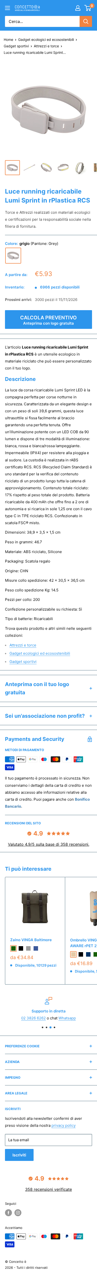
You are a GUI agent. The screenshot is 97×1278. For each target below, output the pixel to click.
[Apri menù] (7, 8)
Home (8, 39)
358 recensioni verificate (48, 1189)
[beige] (73, 954)
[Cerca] (86, 21)
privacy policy (63, 1125)
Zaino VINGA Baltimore (31, 939)
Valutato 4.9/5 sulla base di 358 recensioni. (48, 844)
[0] (88, 8)
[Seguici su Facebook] (8, 1212)
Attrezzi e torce (46, 46)
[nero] (21, 948)
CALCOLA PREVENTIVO (48, 320)
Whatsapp (67, 1018)
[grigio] (13, 256)
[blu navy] (88, 954)
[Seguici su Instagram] (17, 1212)
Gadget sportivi (16, 46)
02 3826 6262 (33, 1018)
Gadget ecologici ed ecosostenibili (46, 39)
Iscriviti (19, 1154)
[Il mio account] (77, 8)
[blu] (36, 948)
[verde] (13, 948)
